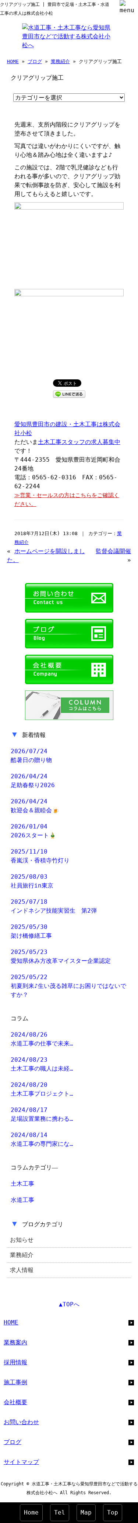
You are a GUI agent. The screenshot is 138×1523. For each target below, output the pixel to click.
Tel (59, 1512)
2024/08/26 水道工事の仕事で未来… (42, 1039)
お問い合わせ (21, 1422)
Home (31, 1512)
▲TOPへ (69, 1304)
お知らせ (21, 1239)
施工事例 (15, 1382)
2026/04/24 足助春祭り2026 (33, 781)
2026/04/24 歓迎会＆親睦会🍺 (35, 806)
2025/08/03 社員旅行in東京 (32, 881)
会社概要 (15, 1402)
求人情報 (21, 1270)
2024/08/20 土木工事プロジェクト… (42, 1089)
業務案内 (15, 1342)
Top (112, 1512)
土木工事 (22, 1183)
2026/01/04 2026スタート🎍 (33, 831)
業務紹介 (60, 61)
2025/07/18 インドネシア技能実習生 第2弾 (54, 906)
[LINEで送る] (69, 393)
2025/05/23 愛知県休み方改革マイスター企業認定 (61, 956)
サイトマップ (21, 1461)
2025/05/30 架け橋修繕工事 (31, 931)
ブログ (35, 61)
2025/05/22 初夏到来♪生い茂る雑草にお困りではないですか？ (68, 986)
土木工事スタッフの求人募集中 (79, 441)
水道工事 (22, 1199)
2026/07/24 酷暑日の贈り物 (31, 756)
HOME (13, 61)
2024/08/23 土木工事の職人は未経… (42, 1064)
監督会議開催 (113, 551)
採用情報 (15, 1362)
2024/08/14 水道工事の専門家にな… (42, 1139)
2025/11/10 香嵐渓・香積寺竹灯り (40, 856)
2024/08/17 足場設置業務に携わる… (42, 1114)
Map (86, 1512)
